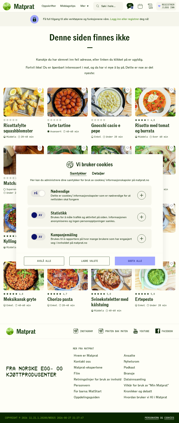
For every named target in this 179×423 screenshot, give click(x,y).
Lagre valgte (89, 260)
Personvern (152, 417)
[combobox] (109, 6)
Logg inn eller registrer (124, 19)
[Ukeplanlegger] (140, 6)
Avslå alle (44, 260)
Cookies (169, 417)
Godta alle (135, 260)
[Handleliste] (150, 6)
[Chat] (130, 6)
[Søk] (97, 6)
